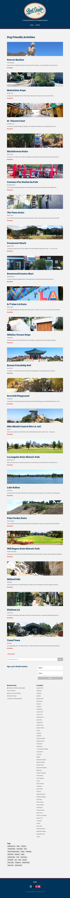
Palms (38, 781)
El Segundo (40, 722)
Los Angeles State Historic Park (23, 457)
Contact (38, 25)
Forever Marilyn (15, 59)
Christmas (23, 846)
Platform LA (13, 609)
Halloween (17, 854)
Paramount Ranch (16, 243)
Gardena (39, 733)
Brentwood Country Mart (20, 273)
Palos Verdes (10, 521)
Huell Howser (24, 857)
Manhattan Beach (41, 759)
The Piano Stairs (15, 212)
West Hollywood (41, 828)
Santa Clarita (40, 802)
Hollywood (10, 337)
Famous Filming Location (13, 851)
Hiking (22, 854)
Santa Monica (10, 276)
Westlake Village (41, 831)
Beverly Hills (40, 698)
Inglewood (39, 746)
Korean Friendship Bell (19, 365)
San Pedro (10, 368)
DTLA (25, 848)
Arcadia (39, 696)
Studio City (39, 818)
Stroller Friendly (25, 862)
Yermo (38, 836)
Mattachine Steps (16, 90)
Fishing (22, 851)
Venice (38, 823)
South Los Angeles (42, 815)
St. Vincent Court (16, 120)
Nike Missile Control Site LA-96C (24, 426)
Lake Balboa (13, 487)
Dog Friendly (20, 848)
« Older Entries (11, 654)
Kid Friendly (10, 859)
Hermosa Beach (41, 738)
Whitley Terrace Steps (18, 334)
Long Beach (40, 751)
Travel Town (13, 640)
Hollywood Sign (11, 857)
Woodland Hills (11, 185)
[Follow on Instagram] (39, 886)
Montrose (39, 770)
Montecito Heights (42, 767)
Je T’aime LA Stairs (17, 304)
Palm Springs (10, 62)
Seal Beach (40, 807)
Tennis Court (10, 865)
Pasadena (39, 786)
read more (10, 67)
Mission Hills (40, 765)
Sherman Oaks (40, 810)
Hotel (18, 857)
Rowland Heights (41, 797)
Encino (9, 429)
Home (31, 25)
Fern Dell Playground (18, 395)
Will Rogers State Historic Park (23, 548)
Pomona (39, 791)
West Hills (39, 826)
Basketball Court (11, 846)
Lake (16, 859)
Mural (19, 859)
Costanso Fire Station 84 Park (22, 182)
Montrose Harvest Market (14, 693)
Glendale (39, 735)
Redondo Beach (41, 794)
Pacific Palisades (11, 551)
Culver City (10, 612)
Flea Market (28, 851)
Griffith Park (10, 854)
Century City (40, 712)
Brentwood (39, 701)
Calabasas (39, 709)
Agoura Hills (10, 246)
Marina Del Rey (41, 762)
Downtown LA (10, 124)
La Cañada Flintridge (42, 749)
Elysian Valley (40, 727)
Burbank (9, 643)
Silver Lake (10, 93)
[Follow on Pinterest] (36, 886)
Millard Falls (13, 579)
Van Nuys (9, 490)
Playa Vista (40, 789)
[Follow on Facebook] (31, 886)
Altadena (9, 582)
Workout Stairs (18, 865)
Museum (25, 859)
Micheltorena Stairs (17, 151)
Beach (18, 846)
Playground (18, 862)
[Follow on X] (33, 886)
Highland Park (40, 741)
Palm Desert (40, 775)
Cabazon (39, 706)
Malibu (38, 757)
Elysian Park (40, 725)
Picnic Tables (11, 862)
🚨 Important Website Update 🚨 (16, 688)
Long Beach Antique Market (14, 698)
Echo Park (39, 720)
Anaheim (39, 693)
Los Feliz (39, 754)
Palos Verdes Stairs (17, 518)
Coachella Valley (11, 848)
